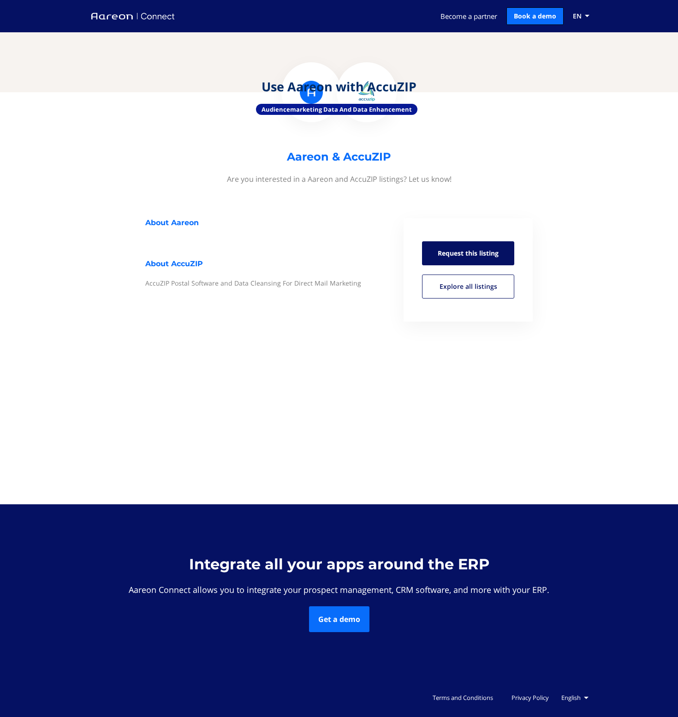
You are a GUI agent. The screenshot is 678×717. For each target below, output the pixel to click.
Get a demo (339, 619)
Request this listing (468, 253)
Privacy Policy (530, 697)
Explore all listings (468, 286)
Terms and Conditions (463, 697)
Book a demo (535, 16)
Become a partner (468, 16)
